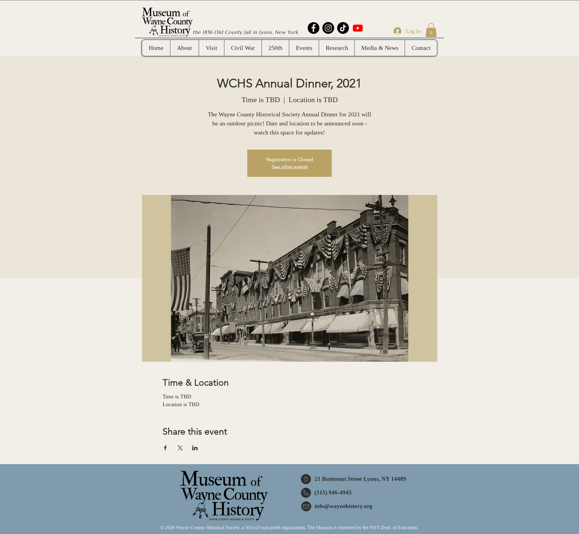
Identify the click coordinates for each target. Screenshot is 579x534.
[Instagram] (328, 28)
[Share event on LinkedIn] (195, 447)
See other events (290, 167)
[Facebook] (313, 28)
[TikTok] (343, 28)
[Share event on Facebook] (165, 447)
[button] (431, 30)
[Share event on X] (180, 447)
